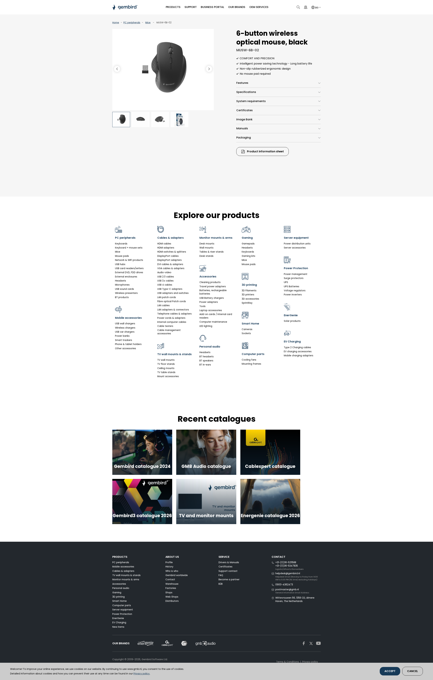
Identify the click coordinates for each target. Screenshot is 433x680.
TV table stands (166, 372)
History (169, 566)
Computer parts (121, 605)
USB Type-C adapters (169, 289)
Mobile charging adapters (298, 355)
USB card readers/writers (129, 268)
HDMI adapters (165, 247)
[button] (209, 69)
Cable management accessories (169, 332)
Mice (148, 22)
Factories (170, 588)
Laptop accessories (210, 310)
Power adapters (208, 302)
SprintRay (247, 303)
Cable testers (165, 326)
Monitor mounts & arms (125, 579)
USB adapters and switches (173, 293)
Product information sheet (265, 151)
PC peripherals (131, 22)
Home (115, 22)
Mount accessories (168, 376)
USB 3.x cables (165, 280)
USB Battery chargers (211, 298)
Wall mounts (206, 247)
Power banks (122, 336)
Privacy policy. (141, 673)
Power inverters (293, 294)
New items (118, 627)
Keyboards (121, 243)
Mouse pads (122, 256)
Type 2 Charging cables (297, 347)
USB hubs (120, 264)
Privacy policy (310, 661)
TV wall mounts (166, 360)
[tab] (278, 83)
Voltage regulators (294, 290)
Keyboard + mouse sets (128, 247)
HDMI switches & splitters (171, 251)
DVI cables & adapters (170, 264)
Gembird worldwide (176, 575)
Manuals (242, 128)
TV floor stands (166, 364)
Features (242, 83)
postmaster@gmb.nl (287, 589)
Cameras (247, 329)
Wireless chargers (125, 327)
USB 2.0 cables (165, 276)
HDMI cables (164, 243)
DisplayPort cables (168, 256)
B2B (221, 584)
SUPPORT (191, 7)
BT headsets (206, 356)
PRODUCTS (173, 7)
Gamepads (248, 243)
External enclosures (126, 276)
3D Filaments (249, 290)
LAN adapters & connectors (173, 309)
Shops (168, 592)
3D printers (248, 294)
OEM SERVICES (258, 7)
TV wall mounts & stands (126, 575)
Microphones (122, 284)
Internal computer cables (171, 322)
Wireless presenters (126, 293)
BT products (122, 297)
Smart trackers (123, 340)
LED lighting (205, 326)
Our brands (236, 7)
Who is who (171, 571)
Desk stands (206, 256)
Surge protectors (293, 278)
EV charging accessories (298, 351)
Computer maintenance (213, 321)
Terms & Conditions (287, 661)
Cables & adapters (123, 571)
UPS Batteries (291, 286)
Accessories (119, 584)
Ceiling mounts (165, 368)
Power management (295, 274)
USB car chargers (124, 331)
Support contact (228, 571)
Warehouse (171, 584)
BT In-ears (205, 364)
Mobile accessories (123, 566)
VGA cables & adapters (170, 268)
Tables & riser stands (211, 251)
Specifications (246, 92)
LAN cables (163, 305)
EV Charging (119, 622)
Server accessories (295, 247)
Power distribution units (297, 243)
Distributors (172, 601)
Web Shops (171, 596)
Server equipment (122, 609)
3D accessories (250, 298)
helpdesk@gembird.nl (287, 573)
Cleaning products (210, 282)
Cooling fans (249, 359)
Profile (169, 562)
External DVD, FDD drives (129, 272)
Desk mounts (206, 243)
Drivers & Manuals (229, 562)
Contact (170, 579)
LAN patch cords (166, 297)
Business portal (212, 7)
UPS (286, 282)
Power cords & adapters (171, 318)
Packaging (243, 137)
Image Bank (244, 119)
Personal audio (120, 588)
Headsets (120, 280)
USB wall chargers (125, 323)
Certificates (244, 110)
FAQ (221, 575)
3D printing (118, 596)
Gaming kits (248, 256)
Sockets (246, 333)
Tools (202, 306)
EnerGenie (118, 618)
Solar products (292, 321)
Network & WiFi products (129, 260)
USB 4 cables (164, 284)
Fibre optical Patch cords (171, 301)
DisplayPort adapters (169, 260)
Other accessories (125, 348)
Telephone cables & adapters (174, 313)
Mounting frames (251, 363)
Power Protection (122, 614)
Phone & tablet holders (128, 344)
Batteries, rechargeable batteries (213, 292)
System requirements (251, 101)
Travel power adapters (212, 286)
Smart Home (119, 601)
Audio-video (164, 272)
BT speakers (206, 360)
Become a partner (229, 579)
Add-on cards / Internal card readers (215, 316)
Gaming (116, 592)
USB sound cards (124, 289)
